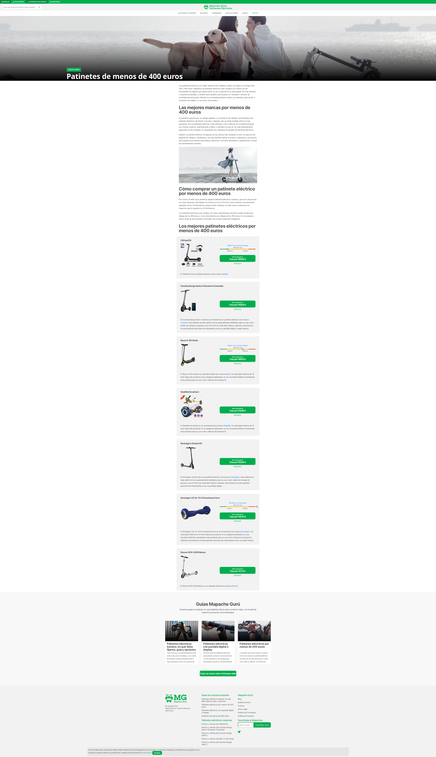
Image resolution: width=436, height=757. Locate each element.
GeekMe (227, 425)
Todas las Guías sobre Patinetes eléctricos (218, 673)
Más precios (237, 263)
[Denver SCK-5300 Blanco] (198, 567)
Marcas (245, 13)
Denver (235, 586)
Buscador (203, 13)
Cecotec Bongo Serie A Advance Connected (202, 286)
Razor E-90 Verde (189, 340)
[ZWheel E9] (198, 255)
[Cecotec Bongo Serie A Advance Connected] (198, 300)
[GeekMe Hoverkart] (198, 406)
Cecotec (184, 322)
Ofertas (255, 13)
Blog (240, 699)
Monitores (55, 2)
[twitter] (239, 731)
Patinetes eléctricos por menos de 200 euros (254, 645)
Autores (241, 706)
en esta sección (145, 753)
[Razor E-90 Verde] (198, 355)
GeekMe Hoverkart (190, 392)
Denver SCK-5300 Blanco (193, 552)
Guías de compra (231, 13)
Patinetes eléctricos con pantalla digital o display (215, 646)
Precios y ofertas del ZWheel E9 (215, 724)
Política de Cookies (246, 716)
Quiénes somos (244, 702)
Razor (228, 374)
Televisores (19, 2)
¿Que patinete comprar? (187, 13)
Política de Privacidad (247, 712)
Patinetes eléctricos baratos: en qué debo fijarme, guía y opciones (181, 646)
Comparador (216, 13)
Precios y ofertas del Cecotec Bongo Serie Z (217, 743)
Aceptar (157, 753)
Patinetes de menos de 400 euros (215, 716)
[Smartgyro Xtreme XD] (198, 458)
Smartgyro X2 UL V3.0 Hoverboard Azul (200, 498)
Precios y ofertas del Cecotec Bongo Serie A (217, 734)
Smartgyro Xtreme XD (191, 443)
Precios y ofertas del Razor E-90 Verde (218, 739)
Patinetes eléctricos (37, 2)
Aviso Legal (242, 709)
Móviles (6, 2)
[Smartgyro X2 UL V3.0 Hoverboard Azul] (198, 512)
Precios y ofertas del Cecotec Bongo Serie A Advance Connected (217, 728)
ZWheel (225, 274)
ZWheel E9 (186, 240)
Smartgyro (235, 477)
